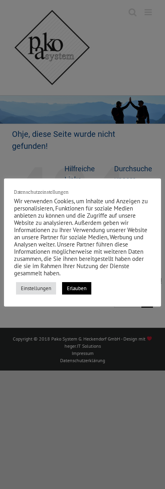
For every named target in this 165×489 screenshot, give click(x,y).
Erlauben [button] (77, 288)
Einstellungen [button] (36, 288)
